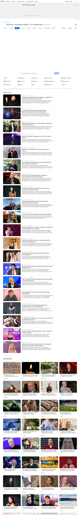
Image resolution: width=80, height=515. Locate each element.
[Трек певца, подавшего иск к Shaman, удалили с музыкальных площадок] (12, 446)
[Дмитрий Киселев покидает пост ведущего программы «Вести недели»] (30, 390)
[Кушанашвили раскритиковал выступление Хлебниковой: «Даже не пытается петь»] (12, 503)
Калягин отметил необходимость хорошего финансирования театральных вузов (34, 176)
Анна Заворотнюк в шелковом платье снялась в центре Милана (35, 253)
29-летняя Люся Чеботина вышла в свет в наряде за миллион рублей (37, 331)
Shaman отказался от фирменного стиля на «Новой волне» (36, 137)
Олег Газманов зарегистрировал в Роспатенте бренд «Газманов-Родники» (37, 279)
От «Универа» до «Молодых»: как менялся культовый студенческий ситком (37, 318)
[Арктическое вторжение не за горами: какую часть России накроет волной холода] (68, 503)
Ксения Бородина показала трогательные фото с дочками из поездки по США (36, 189)
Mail (2, 514)
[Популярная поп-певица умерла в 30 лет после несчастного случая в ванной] (30, 371)
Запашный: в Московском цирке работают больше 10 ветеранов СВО (37, 266)
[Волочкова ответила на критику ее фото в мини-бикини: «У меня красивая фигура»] (49, 446)
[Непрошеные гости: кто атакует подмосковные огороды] (30, 408)
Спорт (75, 28)
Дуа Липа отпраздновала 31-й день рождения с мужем (35, 150)
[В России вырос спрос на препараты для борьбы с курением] (49, 427)
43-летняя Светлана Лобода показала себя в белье (37, 214)
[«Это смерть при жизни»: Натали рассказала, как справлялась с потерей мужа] (68, 446)
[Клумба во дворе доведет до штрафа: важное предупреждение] (30, 427)
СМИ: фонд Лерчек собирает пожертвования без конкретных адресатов (36, 240)
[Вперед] (78, 5)
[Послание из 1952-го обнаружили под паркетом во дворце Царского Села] (12, 371)
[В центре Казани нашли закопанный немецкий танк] (30, 484)
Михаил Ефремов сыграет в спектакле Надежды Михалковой (36, 292)
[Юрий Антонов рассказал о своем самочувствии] (12, 465)
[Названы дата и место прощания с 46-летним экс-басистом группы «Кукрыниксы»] (12, 427)
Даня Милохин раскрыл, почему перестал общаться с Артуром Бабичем (37, 124)
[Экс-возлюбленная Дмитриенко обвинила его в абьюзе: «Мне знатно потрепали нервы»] (49, 503)
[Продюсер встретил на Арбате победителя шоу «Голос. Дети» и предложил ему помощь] (68, 465)
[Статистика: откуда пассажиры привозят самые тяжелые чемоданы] (49, 465)
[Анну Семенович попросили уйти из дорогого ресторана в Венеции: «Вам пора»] (68, 371)
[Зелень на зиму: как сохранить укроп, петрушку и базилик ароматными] (49, 371)
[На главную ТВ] (4, 1)
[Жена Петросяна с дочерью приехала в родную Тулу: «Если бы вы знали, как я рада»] (49, 390)
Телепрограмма (6, 21)
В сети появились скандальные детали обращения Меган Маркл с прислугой (36, 163)
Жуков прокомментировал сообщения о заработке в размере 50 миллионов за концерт (37, 98)
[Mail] (2, 1)
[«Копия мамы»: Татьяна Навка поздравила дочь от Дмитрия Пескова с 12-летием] (12, 484)
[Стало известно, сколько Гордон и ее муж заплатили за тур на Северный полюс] (68, 484)
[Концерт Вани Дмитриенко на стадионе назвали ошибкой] (30, 446)
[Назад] (75, 5)
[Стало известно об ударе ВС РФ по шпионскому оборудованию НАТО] (12, 390)
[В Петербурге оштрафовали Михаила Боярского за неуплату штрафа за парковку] (30, 465)
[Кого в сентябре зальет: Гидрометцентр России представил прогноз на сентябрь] (68, 408)
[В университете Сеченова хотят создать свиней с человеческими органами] (49, 408)
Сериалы (70, 28)
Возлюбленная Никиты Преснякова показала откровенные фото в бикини (35, 202)
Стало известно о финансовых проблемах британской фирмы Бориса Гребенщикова (34, 111)
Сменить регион (46, 24)
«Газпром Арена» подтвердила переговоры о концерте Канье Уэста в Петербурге (35, 305)
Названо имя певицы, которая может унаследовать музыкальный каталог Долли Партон (37, 344)
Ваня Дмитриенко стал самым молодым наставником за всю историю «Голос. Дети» (37, 227)
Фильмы (64, 28)
